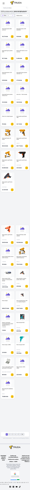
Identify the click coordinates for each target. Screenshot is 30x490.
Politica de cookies (13, 459)
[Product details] (12, 36)
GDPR (15, 461)
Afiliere (11, 461)
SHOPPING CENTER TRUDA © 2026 (3, 458)
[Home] (16, 3)
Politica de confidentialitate (13, 456)
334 (22, 434)
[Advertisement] (15, 209)
